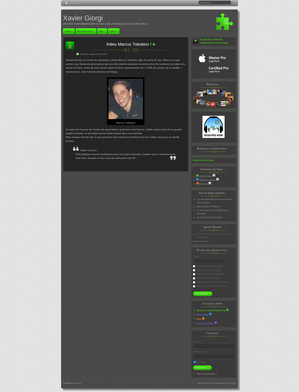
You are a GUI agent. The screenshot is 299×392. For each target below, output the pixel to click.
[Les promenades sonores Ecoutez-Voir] (213, 127)
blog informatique (207, 180)
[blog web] (197, 184)
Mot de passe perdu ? (207, 374)
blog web (203, 184)
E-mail (196, 256)
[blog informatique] (197, 180)
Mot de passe (199, 352)
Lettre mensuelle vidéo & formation (212, 282)
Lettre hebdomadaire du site (209, 266)
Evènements (102, 54)
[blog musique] (197, 176)
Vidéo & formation (205, 323)
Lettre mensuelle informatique (210, 274)
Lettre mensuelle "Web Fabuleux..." (212, 286)
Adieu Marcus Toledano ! (128, 44)
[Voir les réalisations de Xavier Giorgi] (213, 98)
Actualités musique (88, 54)
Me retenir (201, 362)
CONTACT (76, 3)
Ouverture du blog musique (209, 217)
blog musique (205, 176)
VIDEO (112, 31)
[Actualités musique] (154, 44)
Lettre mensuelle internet (208, 278)
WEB (101, 31)
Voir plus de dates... (201, 241)
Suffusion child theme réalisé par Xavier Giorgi (216, 383)
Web (199, 319)
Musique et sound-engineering (211, 310)
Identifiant (197, 341)
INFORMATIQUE (85, 31)
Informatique (203, 315)
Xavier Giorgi (83, 18)
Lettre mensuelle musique (208, 270)
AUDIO (67, 31)
